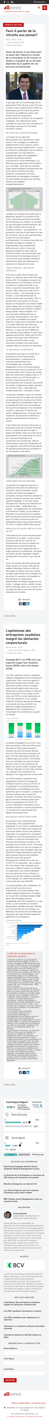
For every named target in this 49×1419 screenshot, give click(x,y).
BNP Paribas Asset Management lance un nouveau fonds (23, 1200)
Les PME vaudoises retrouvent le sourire (22, 1311)
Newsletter (40, 2)
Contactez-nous (38, 1403)
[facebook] (20, 603)
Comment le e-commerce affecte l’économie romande (24, 1327)
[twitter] (24, 603)
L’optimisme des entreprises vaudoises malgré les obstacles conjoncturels (22, 1303)
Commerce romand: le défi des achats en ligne (22, 1336)
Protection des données (34, 1416)
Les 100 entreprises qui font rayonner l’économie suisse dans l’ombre (21, 1191)
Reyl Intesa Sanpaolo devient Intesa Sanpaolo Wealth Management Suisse (21, 1167)
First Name (9, 1359)
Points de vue (13, 24)
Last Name (9, 1369)
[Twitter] (8, 2)
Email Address (10, 1348)
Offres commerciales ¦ (21, 1403)
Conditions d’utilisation (16, 1416)
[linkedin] (27, 603)
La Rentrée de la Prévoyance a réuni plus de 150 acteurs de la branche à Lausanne (24, 1176)
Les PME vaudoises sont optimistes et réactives (21, 1318)
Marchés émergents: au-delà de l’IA (20, 1184)
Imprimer (26, 600)
